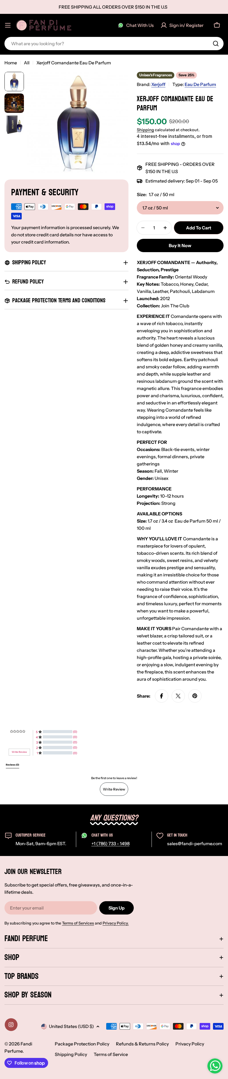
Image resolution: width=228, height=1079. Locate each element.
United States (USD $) (71, 1026)
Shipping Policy (71, 1054)
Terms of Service (111, 1054)
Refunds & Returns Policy (142, 1044)
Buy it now (180, 245)
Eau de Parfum (200, 84)
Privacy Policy (189, 1044)
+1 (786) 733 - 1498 (110, 843)
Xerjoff (158, 84)
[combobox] (114, 43)
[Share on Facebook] (161, 696)
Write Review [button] (19, 752)
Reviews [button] (12, 764)
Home (10, 62)
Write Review (114, 789)
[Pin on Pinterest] (195, 696)
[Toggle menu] (7, 25)
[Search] (215, 43)
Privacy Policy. (116, 923)
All (26, 62)
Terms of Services (78, 923)
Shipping (145, 129)
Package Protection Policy (82, 1044)
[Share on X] (178, 696)
